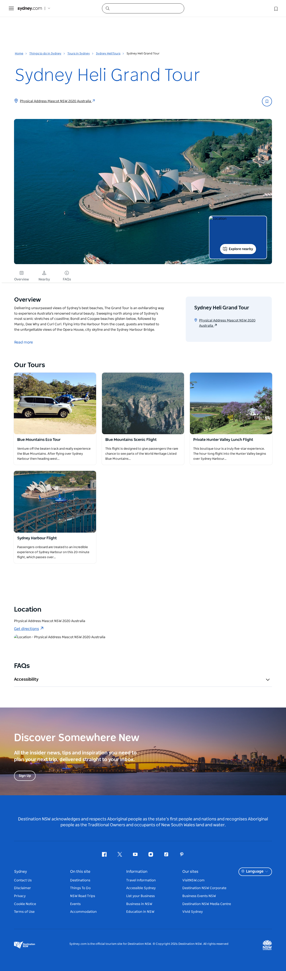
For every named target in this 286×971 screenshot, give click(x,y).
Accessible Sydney (141, 888)
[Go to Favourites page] (275, 8)
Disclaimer (22, 888)
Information (136, 872)
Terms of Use (24, 911)
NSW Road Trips (82, 896)
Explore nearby (241, 249)
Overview (21, 279)
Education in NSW (140, 911)
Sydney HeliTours (108, 53)
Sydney (20, 872)
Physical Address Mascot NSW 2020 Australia (56, 101)
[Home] (30, 8)
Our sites (190, 872)
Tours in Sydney (78, 53)
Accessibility (26, 679)
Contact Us (23, 880)
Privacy (20, 896)
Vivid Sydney (192, 911)
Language (254, 871)
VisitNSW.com (193, 880)
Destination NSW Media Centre (206, 904)
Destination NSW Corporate (204, 888)
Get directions (26, 629)
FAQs (67, 279)
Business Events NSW (199, 896)
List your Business (140, 896)
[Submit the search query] (107, 8)
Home (19, 53)
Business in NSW (139, 904)
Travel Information (141, 880)
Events (75, 904)
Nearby (44, 279)
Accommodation (83, 911)
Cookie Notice (25, 904)
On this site (80, 872)
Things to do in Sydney (45, 53)
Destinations (80, 880)
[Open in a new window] (55, 403)
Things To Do (80, 888)
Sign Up (25, 775)
